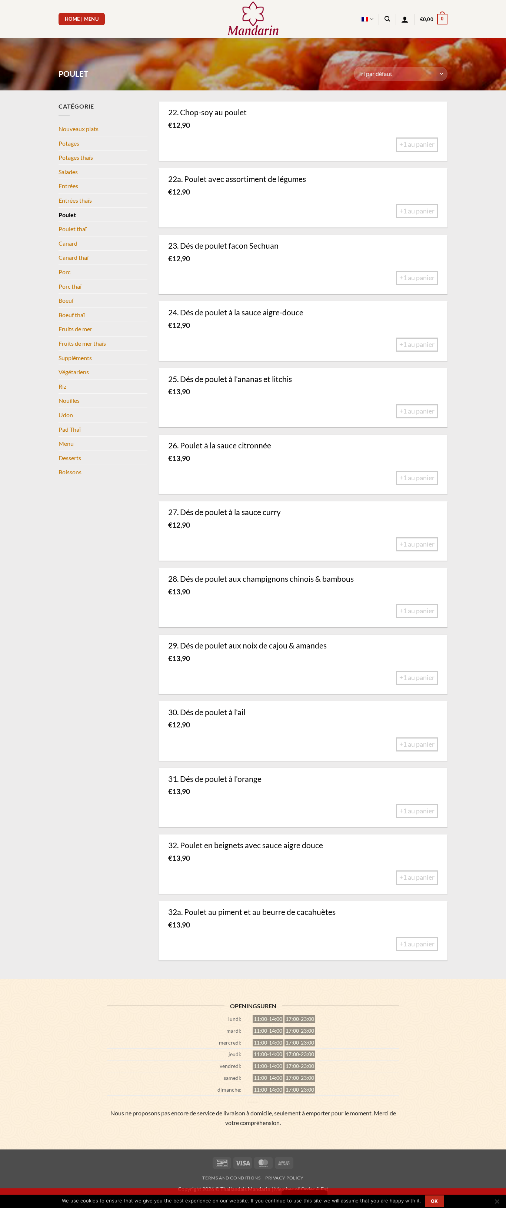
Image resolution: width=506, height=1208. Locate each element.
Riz (62, 386)
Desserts (70, 457)
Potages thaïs (76, 157)
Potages (69, 143)
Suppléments (75, 357)
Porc (64, 271)
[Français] (367, 19)
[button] (433, 19)
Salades (68, 171)
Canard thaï (74, 257)
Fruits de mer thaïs (82, 343)
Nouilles (69, 400)
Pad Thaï (70, 429)
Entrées (68, 185)
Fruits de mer (75, 328)
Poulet (67, 214)
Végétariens (74, 371)
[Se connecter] (405, 19)
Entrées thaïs (75, 200)
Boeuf (66, 300)
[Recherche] (387, 19)
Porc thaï (70, 286)
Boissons (70, 471)
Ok (434, 1201)
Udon (66, 414)
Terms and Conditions (231, 1178)
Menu (66, 443)
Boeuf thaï (72, 314)
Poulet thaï (73, 228)
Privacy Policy (284, 1178)
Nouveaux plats (79, 128)
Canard (68, 243)
